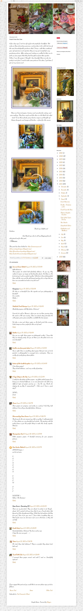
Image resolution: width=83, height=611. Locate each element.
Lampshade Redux (66, 225)
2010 (61, 257)
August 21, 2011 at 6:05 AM (38, 506)
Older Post (49, 590)
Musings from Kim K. (19, 434)
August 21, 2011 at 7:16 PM (24, 541)
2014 (61, 175)
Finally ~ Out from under (66, 206)
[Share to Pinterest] (50, 258)
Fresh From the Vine (66, 210)
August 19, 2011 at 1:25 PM (25, 403)
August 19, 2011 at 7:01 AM (34, 267)
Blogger (49, 602)
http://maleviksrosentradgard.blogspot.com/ (22, 254)
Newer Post (13, 590)
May (62, 240)
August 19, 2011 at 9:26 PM (37, 416)
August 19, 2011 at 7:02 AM (27, 289)
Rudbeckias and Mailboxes (65, 229)
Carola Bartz (16, 528)
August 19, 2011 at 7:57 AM (39, 348)
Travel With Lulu (17, 555)
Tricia (14, 541)
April (62, 244)
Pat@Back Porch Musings (20, 306)
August (63, 199)
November (64, 190)
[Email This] (45, 258)
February (63, 250)
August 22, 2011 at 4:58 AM (31, 555)
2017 (61, 165)
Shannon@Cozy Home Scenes (21, 416)
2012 (61, 181)
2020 (61, 156)
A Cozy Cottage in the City (20, 377)
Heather (15, 333)
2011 (61, 184)
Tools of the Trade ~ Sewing (66, 218)
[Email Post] (42, 258)
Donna (14, 403)
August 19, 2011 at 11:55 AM (36, 377)
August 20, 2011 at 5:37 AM (33, 434)
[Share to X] (48, 258)
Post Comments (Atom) (23, 594)
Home (31, 590)
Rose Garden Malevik (19, 447)
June (62, 237)
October (63, 193)
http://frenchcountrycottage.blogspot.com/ (22, 251)
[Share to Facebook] (49, 258)
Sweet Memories (65, 202)
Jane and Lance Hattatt (19, 267)
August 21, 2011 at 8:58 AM (28, 528)
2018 (61, 162)
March (63, 247)
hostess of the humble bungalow (21, 363)
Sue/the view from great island (21, 348)
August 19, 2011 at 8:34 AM (39, 363)
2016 (61, 168)
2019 (61, 159)
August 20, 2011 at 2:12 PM (33, 447)
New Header (64, 222)
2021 (61, 153)
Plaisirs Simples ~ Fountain (66, 213)
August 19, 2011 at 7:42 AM (35, 306)
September (64, 196)
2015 (61, 172)
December (64, 187)
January (63, 253)
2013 (61, 178)
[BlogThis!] (46, 258)
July (62, 234)
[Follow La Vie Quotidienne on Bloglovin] (62, 44)
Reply (14, 283)
